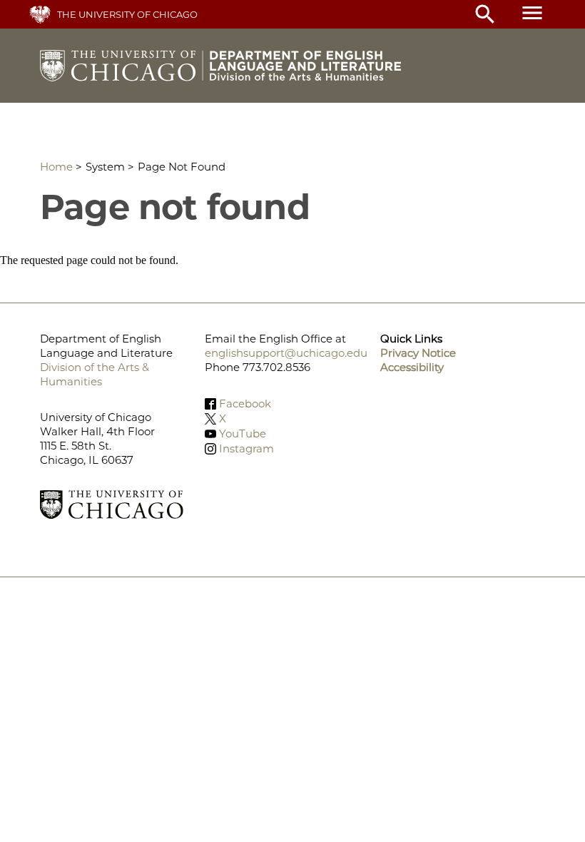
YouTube (242, 433)
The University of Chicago (127, 14)
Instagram (246, 448)
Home (56, 166)
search (485, 14)
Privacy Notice (418, 353)
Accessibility (412, 367)
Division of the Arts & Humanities (94, 374)
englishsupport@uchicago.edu (286, 353)
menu (532, 13)
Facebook (245, 403)
